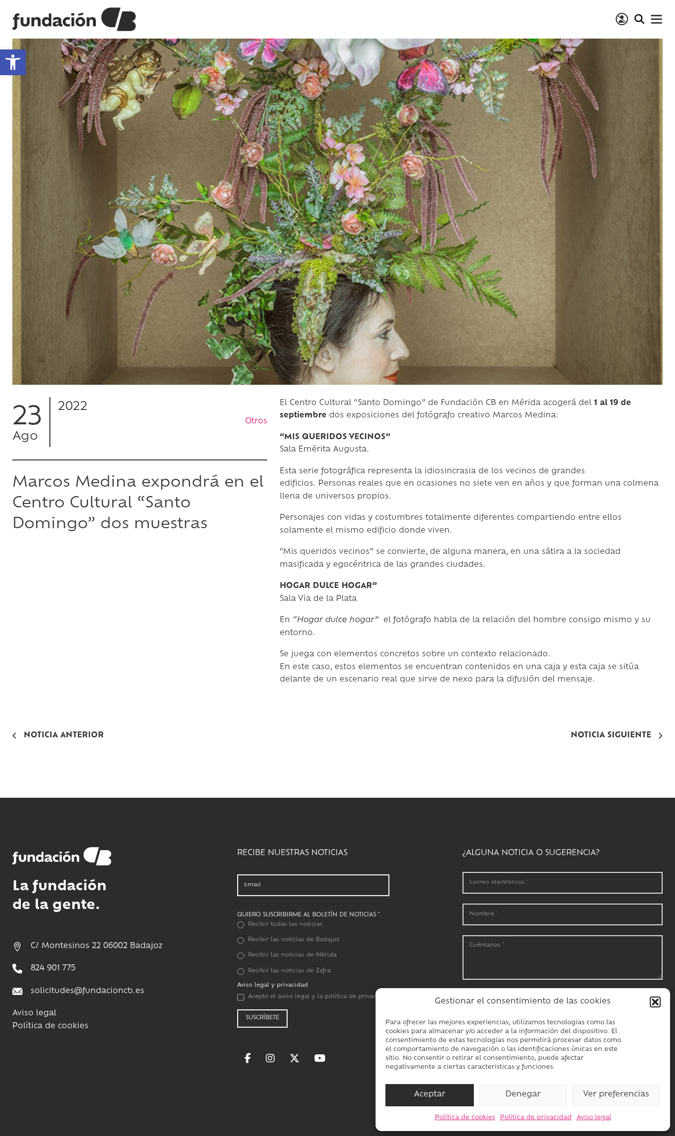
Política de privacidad (536, 1118)
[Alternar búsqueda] (639, 19)
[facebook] (247, 1058)
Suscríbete (262, 1018)
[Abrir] (656, 19)
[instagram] (270, 1058)
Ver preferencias (616, 1094)
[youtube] (320, 1058)
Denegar (523, 1094)
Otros (256, 421)
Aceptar (429, 1094)
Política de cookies (465, 1118)
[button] (13, 62)
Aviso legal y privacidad (272, 985)
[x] (294, 1058)
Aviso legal (594, 1118)
